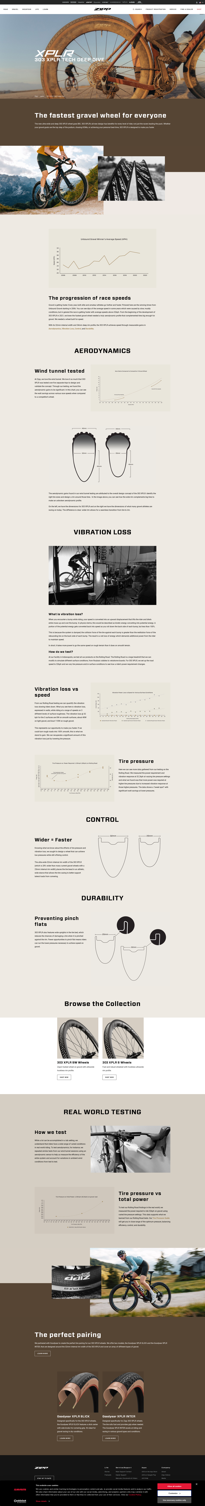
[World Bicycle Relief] (139, 2)
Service (173, 9)
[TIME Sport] (105, 2)
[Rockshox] (73, 2)
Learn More (65, 1438)
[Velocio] (124, 2)
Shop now (64, 1077)
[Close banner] (196, 1484)
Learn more (110, 1438)
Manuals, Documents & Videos (126, 1478)
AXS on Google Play (149, 1475)
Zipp (36, 96)
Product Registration (156, 9)
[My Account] (197, 3)
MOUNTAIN (26, 9)
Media (164, 1478)
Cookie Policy (135, 1495)
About (164, 1472)
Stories (107, 1472)
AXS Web (145, 1478)
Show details (41, 1501)
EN (202, 2)
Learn (45, 9)
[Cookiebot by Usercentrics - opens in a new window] (20, 1501)
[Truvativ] (81, 2)
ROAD (6, 9)
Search (138, 9)
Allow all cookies (174, 1486)
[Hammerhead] (115, 2)
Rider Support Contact (123, 1472)
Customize (173, 1493)
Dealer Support (121, 1475)
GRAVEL (15, 9)
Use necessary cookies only (174, 1500)
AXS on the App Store (149, 1472)
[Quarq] (97, 2)
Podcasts (108, 1475)
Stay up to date (44, 1478)
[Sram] (65, 2)
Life (37, 9)
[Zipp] (89, 2)
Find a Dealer (187, 9)
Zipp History (166, 1475)
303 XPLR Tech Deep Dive (56, 96)
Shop (199, 9)
